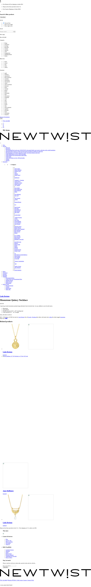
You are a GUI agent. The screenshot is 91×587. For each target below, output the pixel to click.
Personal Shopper (10, 555)
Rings (6, 43)
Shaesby (16, 243)
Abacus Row (17, 168)
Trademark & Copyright (11, 556)
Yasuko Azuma (17, 266)
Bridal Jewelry (9, 281)
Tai (15, 253)
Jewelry (4, 146)
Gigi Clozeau (17, 198)
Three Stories (17, 256)
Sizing (7, 552)
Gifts (6, 51)
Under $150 (8, 156)
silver (6, 66)
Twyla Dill (16, 258)
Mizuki (15, 233)
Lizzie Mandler (17, 221)
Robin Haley (17, 238)
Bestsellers (8, 149)
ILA (15, 204)
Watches (6, 50)
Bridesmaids (8, 283)
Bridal (6, 56)
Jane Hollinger (17, 209)
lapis (6, 94)
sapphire (6, 108)
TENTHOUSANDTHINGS (20, 254)
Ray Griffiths (17, 235)
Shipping (8, 551)
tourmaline (7, 113)
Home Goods (6, 284)
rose (5, 64)
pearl (6, 101)
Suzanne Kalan (17, 249)
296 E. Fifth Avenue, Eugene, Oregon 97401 (23, 580)
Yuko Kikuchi (17, 267)
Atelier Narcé (17, 175)
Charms (6, 48)
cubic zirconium (8, 84)
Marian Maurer (17, 227)
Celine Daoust (17, 184)
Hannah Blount (17, 202)
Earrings (6, 46)
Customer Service (10, 550)
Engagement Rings (10, 278)
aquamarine (7, 76)
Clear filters (3, 17)
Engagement (7, 53)
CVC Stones (17, 185)
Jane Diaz (16, 208)
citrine (6, 83)
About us (8, 544)
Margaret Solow (17, 226)
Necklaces (7, 44)
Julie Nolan (16, 212)
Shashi (15, 245)
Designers (5, 161)
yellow (6, 67)
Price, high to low (9, 26)
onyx (6, 98)
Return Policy (9, 553)
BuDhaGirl (16, 177)
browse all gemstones (5, 117)
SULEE (16, 248)
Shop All (8, 147)
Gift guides (8, 543)
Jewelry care (8, 540)
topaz (6, 111)
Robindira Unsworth (18, 239)
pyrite (6, 103)
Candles (7, 287)
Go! (1, 118)
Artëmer (16, 173)
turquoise (7, 114)
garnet (6, 90)
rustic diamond (8, 107)
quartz (6, 104)
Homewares (8, 288)
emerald (6, 88)
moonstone (7, 96)
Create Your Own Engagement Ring (14, 279)
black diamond (8, 77)
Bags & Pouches (9, 285)
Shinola (16, 247)
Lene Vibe (16, 220)
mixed (6, 63)
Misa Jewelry (17, 231)
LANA (15, 218)
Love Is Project (17, 222)
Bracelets (7, 47)
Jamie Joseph (17, 207)
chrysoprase (7, 81)
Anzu (15, 172)
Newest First (7, 23)
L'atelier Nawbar (18, 217)
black (6, 61)
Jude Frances (17, 211)
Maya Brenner (17, 230)
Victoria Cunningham (19, 261)
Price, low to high (9, 24)
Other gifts (8, 289)
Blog (7, 539)
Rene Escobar (17, 236)
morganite (7, 97)
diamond (6, 86)
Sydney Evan (17, 251)
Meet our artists (9, 541)
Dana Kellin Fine (18, 189)
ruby (6, 106)
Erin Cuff (16, 195)
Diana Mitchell (17, 190)
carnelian (7, 78)
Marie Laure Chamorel (19, 229)
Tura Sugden (17, 257)
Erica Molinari (17, 194)
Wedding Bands (8, 54)
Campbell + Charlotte (19, 180)
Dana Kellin (17, 188)
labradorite (7, 93)
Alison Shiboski (17, 170)
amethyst (7, 74)
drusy (6, 87)
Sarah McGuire (17, 242)
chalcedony (7, 80)
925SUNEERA (17, 270)
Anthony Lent (17, 171)
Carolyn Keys (17, 181)
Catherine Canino (18, 182)
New (4, 145)
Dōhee (15, 191)
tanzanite (7, 110)
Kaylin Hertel (17, 215)
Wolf (15, 263)
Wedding (5, 276)
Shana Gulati (17, 244)
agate (6, 73)
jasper (6, 91)
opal (5, 100)
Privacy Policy (9, 557)
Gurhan (16, 199)
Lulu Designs (17, 224)
